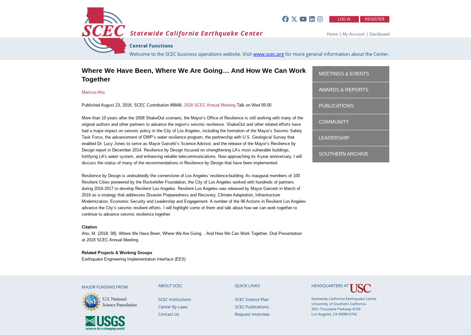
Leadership (334, 138)
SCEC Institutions (174, 299)
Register (374, 19)
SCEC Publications (252, 307)
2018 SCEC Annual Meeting (210, 105)
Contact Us (168, 314)
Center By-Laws (173, 307)
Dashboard (379, 34)
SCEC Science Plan (252, 299)
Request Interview (252, 314)
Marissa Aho (93, 92)
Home (332, 34)
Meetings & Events (344, 73)
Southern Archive (343, 154)
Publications (336, 105)
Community (334, 122)
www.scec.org (268, 54)
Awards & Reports (343, 89)
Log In (344, 19)
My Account (354, 34)
